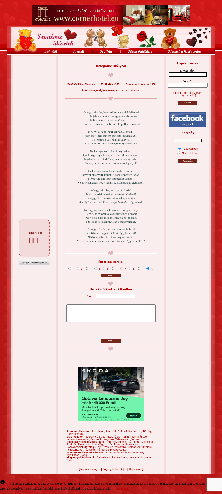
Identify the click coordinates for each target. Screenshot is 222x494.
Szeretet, (108, 447)
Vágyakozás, (106, 444)
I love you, (134, 457)
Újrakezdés (131, 444)
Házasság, (90, 449)
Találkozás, (73, 455)
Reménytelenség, (118, 442)
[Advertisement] (34, 66)
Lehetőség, (138, 452)
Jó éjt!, (117, 436)
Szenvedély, (135, 431)
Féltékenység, (75, 449)
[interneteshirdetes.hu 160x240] (34, 269)
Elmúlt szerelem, (88, 444)
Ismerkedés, (124, 452)
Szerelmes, (98, 431)
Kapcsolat (135, 469)
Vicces (135, 439)
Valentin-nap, (123, 439)
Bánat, (103, 442)
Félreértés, (103, 449)
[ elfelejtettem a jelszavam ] (187, 93)
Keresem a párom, (106, 452)
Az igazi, (123, 431)
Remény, (119, 444)
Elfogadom (122, 488)
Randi (84, 455)
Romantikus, (129, 436)
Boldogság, (135, 447)
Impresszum (88, 469)
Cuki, (111, 439)
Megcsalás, (148, 442)
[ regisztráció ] (188, 95)
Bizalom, (147, 447)
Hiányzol (79, 434)
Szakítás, (72, 444)
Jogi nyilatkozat (112, 469)
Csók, (70, 434)
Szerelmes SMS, (95, 436)
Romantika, (121, 447)
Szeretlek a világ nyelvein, (112, 457)
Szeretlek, (111, 431)
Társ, (99, 447)
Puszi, (109, 436)
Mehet (111, 275)
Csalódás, (135, 442)
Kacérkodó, (83, 439)
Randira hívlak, (99, 439)
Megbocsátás (118, 449)
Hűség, (147, 431)
